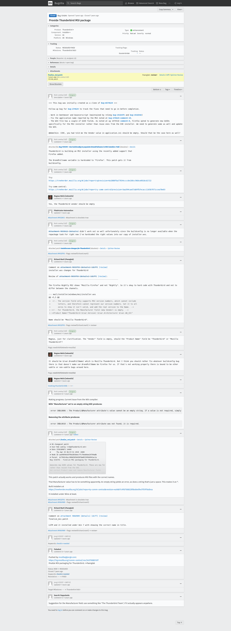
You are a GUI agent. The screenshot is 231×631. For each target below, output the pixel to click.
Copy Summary (165, 9)
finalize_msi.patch (55, 75)
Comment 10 (58, 394)
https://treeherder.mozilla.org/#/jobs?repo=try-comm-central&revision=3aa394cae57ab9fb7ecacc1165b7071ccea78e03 (107, 189)
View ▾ (179, 9)
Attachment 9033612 (58, 231)
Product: (57, 30)
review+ (154, 75)
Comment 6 (58, 262)
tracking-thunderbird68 (57, 386)
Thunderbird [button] (68, 30)
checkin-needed (63, 543)
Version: (58, 35)
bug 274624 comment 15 (120, 118)
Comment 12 (58, 510)
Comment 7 (58, 333)
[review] (103, 267)
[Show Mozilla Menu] (50, 3)
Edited (76, 435)
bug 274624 (73, 109)
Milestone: (57, 50)
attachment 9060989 (70, 516)
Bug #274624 (107, 103)
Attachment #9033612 (56, 218)
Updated (57, 213)
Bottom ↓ (157, 90)
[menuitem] (129, 3)
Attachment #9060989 (56, 502)
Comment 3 (58, 198)
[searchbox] (94, 3)
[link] (77, 458)
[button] (178, 3)
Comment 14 (58, 598)
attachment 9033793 (70, 267)
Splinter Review (177, 75)
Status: (58, 48)
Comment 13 (58, 552)
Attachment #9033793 (56, 254)
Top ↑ (179, 623)
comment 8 (125, 121)
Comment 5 (58, 243)
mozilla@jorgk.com (67, 557)
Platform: (57, 38)
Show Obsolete (55, 84)
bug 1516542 (136, 115)
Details (162, 75)
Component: (56, 32)
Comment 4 (58, 226)
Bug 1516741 (62, 16)
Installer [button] (66, 32)
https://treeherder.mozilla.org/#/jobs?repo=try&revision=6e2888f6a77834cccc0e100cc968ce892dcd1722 (100, 181)
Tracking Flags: (121, 48)
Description (58, 97)
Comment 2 (58, 172)
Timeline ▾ (178, 90)
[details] (74, 231)
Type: (127, 30)
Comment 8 (58, 356)
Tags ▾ (167, 90)
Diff (167, 75)
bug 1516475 (119, 115)
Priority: (125, 33)
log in (60, 610)
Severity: (140, 33)
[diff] (94, 267)
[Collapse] (181, 96)
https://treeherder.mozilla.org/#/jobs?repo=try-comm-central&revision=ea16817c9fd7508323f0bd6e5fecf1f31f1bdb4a (101, 489)
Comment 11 (58, 435)
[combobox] (94, 3)
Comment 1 (58, 142)
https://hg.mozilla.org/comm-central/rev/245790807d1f (73, 560)
